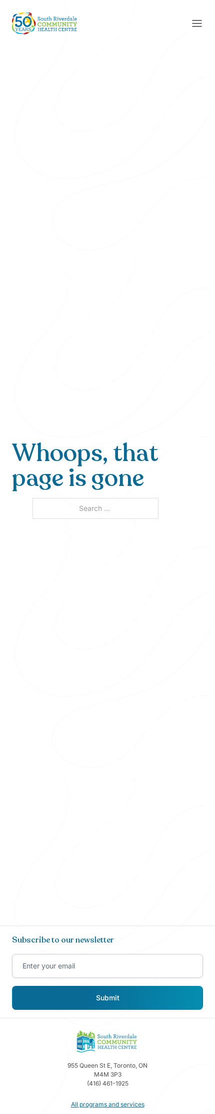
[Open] (197, 23)
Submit (108, 997)
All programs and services (107, 1104)
